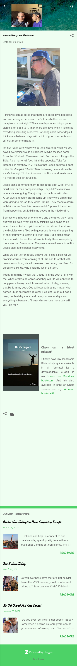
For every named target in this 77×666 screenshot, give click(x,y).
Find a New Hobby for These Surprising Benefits (32, 522)
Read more (67, 552)
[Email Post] (12, 415)
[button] (72, 36)
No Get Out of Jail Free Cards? (22, 605)
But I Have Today (14, 564)
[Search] (72, 7)
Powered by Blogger (41, 652)
